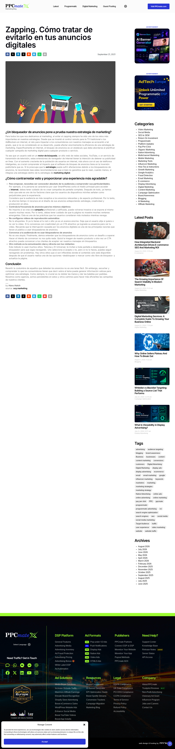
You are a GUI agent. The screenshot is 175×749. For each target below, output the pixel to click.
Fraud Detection (145, 175)
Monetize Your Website (125, 649)
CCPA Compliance (122, 696)
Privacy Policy (120, 704)
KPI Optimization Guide (96, 692)
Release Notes (152, 649)
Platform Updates (146, 144)
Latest (56, 6)
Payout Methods (122, 657)
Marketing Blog (93, 707)
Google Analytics (145, 172)
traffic (154, 524)
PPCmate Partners (123, 642)
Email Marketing (145, 178)
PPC (151, 501)
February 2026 (144, 564)
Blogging (142, 198)
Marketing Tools (145, 161)
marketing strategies (144, 486)
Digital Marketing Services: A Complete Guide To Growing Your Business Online (152, 319)
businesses (150, 457)
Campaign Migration (95, 704)
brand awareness (153, 453)
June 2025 (143, 584)
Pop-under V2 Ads (96, 642)
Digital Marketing (90, 6)
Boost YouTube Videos (65, 715)
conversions (158, 460)
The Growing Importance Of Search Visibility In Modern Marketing (149, 282)
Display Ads (93, 649)
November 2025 (145, 569)
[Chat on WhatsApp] (15, 665)
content (161, 457)
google (162, 475)
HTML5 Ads (93, 661)
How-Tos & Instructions (148, 167)
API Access (147, 657)
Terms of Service (121, 700)
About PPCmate (149, 684)
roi (161, 509)
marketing (151, 483)
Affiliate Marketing (146, 204)
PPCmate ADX (121, 661)
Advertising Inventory (64, 649)
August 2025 (144, 578)
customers (140, 464)
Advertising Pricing (63, 657)
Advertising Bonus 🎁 (65, 661)
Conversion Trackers (95, 700)
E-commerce (144, 181)
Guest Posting (109, 6)
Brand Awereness (146, 195)
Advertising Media (63, 646)
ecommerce (159, 472)
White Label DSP (63, 665)
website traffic (150, 531)
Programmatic (70, 6)
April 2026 (142, 558)
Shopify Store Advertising (66, 700)
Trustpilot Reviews (153, 688)
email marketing (149, 475)
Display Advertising (147, 184)
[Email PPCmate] (36, 665)
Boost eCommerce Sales (66, 704)
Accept (45, 741)
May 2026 (142, 555)
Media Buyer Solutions (65, 684)
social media (162, 516)
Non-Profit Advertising (152, 692)
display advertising (143, 472)
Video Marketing (145, 129)
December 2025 (145, 566)
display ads (157, 468)
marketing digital (62, 172)
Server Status (148, 653)
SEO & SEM (143, 135)
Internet (14, 189)
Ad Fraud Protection (64, 653)
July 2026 (142, 549)
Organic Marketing (146, 150)
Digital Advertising (154, 464)
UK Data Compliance (123, 688)
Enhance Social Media (65, 711)
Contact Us (147, 707)
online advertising (143, 498)
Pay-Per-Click (144, 147)
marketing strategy (143, 490)
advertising (140, 449)
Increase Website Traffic (66, 688)
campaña (38, 209)
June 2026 (143, 552)
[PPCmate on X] (15, 673)
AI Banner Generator (95, 688)
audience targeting (155, 449)
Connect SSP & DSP (124, 646)
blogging (139, 453)
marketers (140, 483)
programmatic (141, 505)
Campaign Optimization (148, 193)
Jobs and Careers (150, 704)
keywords (159, 479)
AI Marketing (144, 201)
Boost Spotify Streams (96, 696)
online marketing (160, 498)
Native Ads (93, 653)
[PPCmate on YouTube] (29, 673)
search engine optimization (147, 512)
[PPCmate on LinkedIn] (22, 673)
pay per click (141, 501)
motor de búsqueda (47, 155)
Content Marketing (146, 190)
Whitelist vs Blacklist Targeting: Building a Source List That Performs (151, 390)
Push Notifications (96, 646)
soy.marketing (20, 288)
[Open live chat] (8, 665)
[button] (84, 724)
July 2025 (142, 581)
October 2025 (144, 572)
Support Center (149, 642)
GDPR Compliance (122, 684)
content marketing (143, 460)
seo (152, 516)
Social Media (144, 132)
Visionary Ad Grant (150, 696)
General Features (63, 642)
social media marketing (145, 520)
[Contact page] (22, 665)
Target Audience (142, 524)
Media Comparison (95, 684)
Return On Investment (148, 138)
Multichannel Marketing (148, 155)
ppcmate (159, 501)
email (138, 475)
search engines (142, 516)
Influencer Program (150, 700)
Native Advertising (146, 152)
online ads (157, 494)
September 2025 (145, 575)
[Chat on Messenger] (29, 665)
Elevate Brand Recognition (67, 696)
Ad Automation (61, 669)
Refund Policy (120, 707)
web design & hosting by (149, 743)
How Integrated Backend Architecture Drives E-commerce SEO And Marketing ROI (152, 245)
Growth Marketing (146, 170)
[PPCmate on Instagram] (36, 673)
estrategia (51, 167)
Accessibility (119, 711)
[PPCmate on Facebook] (8, 673)
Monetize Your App (123, 653)
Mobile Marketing (146, 158)
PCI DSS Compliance (123, 692)
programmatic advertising (146, 509)
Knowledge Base (150, 646)
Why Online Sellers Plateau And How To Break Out (151, 355)
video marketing (158, 527)
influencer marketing (144, 479)
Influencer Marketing (147, 164)
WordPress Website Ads (66, 707)
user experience (142, 527)
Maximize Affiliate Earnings (67, 692)
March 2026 (143, 561)
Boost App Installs (63, 719)
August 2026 (144, 546)
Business (139, 457)
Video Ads (93, 657)
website (139, 531)
